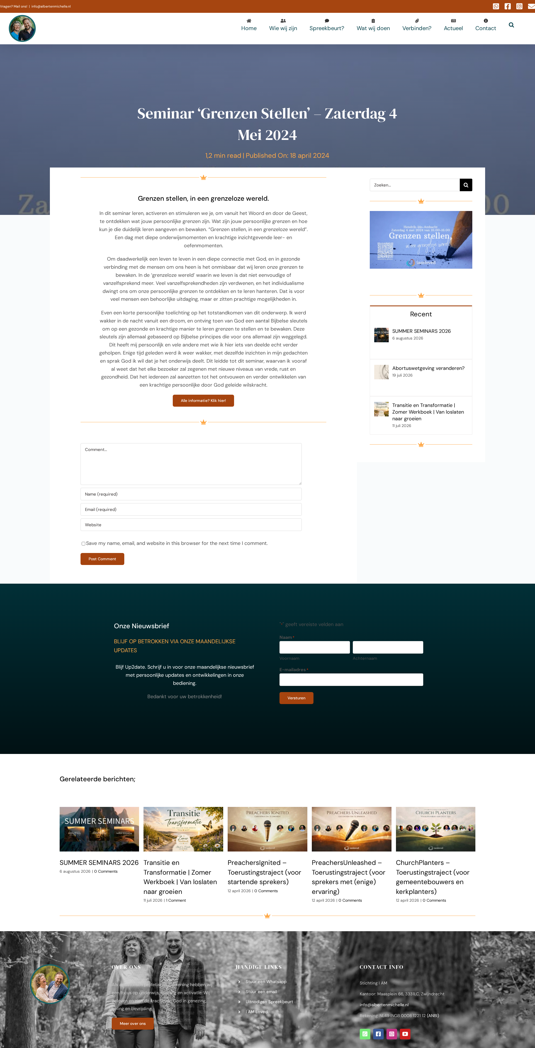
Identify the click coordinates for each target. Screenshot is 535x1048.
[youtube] (405, 1034)
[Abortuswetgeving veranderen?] (381, 368)
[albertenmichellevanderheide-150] (50, 965)
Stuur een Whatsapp (266, 981)
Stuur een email (261, 991)
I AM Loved (257, 1012)
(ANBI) (433, 1015)
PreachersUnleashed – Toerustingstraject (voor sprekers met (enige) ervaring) (352, 829)
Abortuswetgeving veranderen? (428, 368)
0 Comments (106, 871)
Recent (421, 314)
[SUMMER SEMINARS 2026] (381, 331)
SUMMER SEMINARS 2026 (421, 331)
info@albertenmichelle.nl (51, 6)
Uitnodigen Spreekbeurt (269, 1002)
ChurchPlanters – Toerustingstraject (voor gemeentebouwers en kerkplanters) (436, 829)
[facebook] (378, 1034)
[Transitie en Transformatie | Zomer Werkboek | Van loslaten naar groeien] (381, 405)
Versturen (296, 697)
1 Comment (176, 900)
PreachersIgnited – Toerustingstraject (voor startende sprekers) (267, 829)
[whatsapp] (365, 1034)
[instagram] (391, 1034)
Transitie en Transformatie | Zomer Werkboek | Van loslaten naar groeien (428, 412)
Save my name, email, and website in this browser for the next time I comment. (177, 543)
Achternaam (365, 658)
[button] (511, 25)
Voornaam (289, 658)
